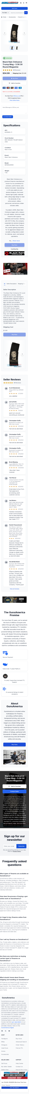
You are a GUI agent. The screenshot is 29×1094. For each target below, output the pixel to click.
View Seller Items (14, 100)
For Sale (4, 12)
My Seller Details (6, 1066)
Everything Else (22, 17)
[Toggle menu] (26, 2)
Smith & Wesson (9, 886)
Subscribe (21, 846)
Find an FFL (19, 1048)
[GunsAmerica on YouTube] (9, 1031)
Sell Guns (14, 8)
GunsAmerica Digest (7, 1027)
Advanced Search (21, 1042)
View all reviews (14, 589)
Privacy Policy (17, 851)
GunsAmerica (8, 998)
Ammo (3, 1051)
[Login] (23, 2)
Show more (16, 241)
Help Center (19, 1063)
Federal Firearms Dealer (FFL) (9, 907)
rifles (20, 880)
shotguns (25, 880)
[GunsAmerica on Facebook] (2, 1031)
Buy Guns (14, 744)
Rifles (3, 1042)
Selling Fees (5, 1070)
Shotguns (4, 1045)
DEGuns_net (16, 96)
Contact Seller (8, 116)
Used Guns (4, 1048)
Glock (21, 884)
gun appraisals (16, 1022)
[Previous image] (4, 33)
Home (4, 17)
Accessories (12, 17)
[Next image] (24, 33)
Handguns (4, 1038)
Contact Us (19, 1066)
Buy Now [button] (15, 78)
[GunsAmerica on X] (5, 1031)
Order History (20, 1045)
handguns (15, 880)
